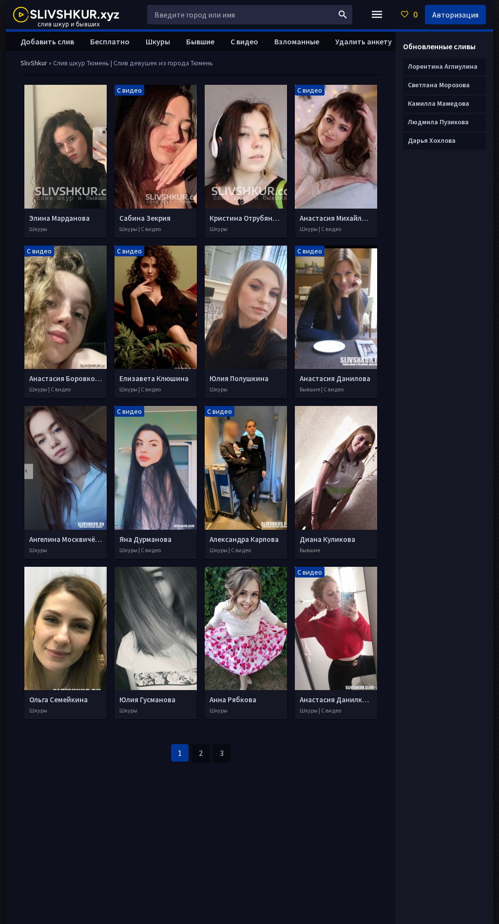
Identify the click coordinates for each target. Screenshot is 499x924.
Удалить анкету (363, 41)
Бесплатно (110, 41)
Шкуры (158, 41)
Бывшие (200, 41)
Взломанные (296, 41)
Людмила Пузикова (438, 121)
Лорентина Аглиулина (443, 66)
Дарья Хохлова (432, 140)
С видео (244, 41)
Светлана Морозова (439, 84)
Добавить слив (47, 41)
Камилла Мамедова (438, 103)
